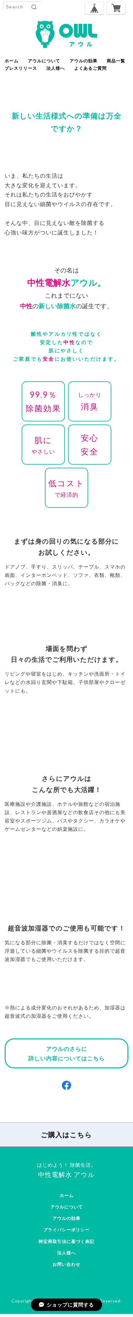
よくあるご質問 (90, 68)
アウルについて (44, 61)
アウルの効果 (83, 61)
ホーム (12, 61)
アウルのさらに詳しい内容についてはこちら (66, 1053)
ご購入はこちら (66, 1134)
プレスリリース (21, 68)
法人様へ (55, 68)
